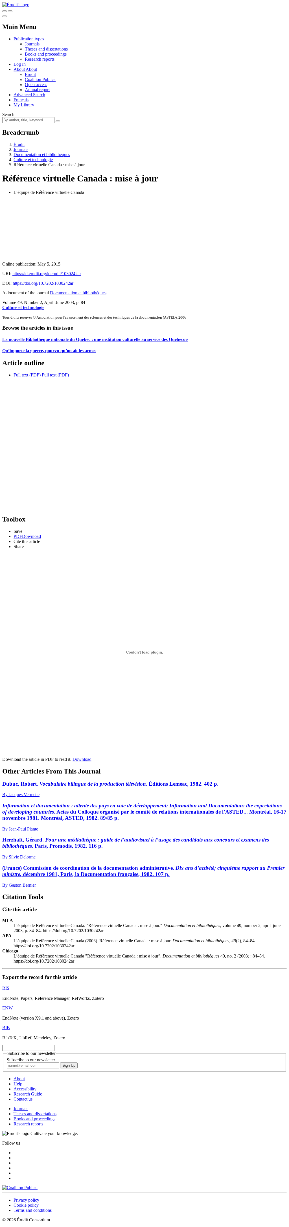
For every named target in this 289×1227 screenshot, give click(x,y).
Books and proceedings (46, 54)
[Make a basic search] (4, 11)
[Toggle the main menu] (4, 16)
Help (18, 1083)
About (31, 69)
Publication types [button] (29, 38)
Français (21, 99)
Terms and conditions (33, 1210)
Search (8, 114)
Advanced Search (29, 94)
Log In (20, 64)
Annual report (37, 89)
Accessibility (25, 1088)
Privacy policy (26, 1200)
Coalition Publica (40, 79)
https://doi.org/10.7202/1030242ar (43, 283)
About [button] (20, 69)
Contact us (23, 1099)
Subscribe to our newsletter (31, 1059)
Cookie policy (26, 1205)
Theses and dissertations (46, 49)
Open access (36, 84)
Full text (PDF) (27, 375)
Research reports (39, 59)
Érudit (30, 74)
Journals (32, 43)
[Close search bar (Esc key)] (10, 11)
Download (82, 759)
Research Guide (28, 1094)
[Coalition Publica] (20, 1187)
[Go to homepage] (15, 4)
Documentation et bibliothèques (42, 154)
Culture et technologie (33, 159)
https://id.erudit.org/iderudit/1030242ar (46, 273)
